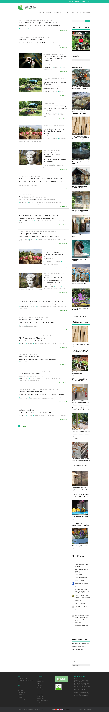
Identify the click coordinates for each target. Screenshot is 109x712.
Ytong (58, 45)
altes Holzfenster (40, 397)
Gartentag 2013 (60, 114)
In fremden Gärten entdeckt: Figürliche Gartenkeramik (54, 130)
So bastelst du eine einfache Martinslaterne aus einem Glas (82, 597)
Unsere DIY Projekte (79, 316)
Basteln (20, 20)
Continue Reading (63, 30)
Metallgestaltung (61, 239)
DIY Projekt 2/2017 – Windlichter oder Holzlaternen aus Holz (82, 585)
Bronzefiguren (52, 165)
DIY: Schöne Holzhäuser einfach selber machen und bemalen (80, 495)
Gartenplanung (60, 140)
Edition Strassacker (59, 165)
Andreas (77, 583)
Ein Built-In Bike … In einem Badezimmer (33, 373)
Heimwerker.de (40, 689)
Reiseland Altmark (40, 698)
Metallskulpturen (22, 240)
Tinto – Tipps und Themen (42, 700)
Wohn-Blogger (40, 702)
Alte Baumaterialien (41, 306)
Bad (38, 378)
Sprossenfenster (41, 398)
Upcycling (57, 220)
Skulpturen (38, 141)
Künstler (21, 380)
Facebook (71, 1)
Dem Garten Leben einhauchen (55, 277)
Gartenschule (39, 687)
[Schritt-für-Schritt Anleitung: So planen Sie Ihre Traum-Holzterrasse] (80, 421)
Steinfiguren (41, 289)
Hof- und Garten (40, 167)
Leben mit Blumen (41, 694)
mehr (73, 346)
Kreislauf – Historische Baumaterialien (45, 692)
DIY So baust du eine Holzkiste (79, 437)
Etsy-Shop (72, 12)
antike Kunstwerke (40, 184)
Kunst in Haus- (27, 141)
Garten (51, 125)
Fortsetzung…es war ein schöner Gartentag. (55, 83)
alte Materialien (62, 138)
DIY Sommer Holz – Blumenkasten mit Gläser (81, 524)
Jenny (76, 606)
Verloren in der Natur (27, 410)
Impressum (20, 697)
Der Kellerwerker (40, 681)
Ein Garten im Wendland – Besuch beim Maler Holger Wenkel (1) (42, 301)
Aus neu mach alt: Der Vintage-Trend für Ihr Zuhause (38, 22)
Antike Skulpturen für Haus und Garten (33, 197)
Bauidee (46, 397)
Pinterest (83, 1)
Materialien (33, 141)
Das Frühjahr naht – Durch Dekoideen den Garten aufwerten (53, 155)
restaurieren (46, 69)
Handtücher (48, 378)
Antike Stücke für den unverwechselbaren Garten (53, 253)
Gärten (60, 91)
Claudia (76, 595)
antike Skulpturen (40, 202)
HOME (39, 12)
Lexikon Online (40, 696)
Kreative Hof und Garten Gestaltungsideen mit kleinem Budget (80, 350)
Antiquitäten (46, 325)
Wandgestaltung (30, 185)
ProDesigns (88, 709)
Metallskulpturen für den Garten (30, 234)
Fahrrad (44, 378)
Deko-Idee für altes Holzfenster (30, 392)
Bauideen (48, 12)
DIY (43, 12)
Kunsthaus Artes (32, 204)
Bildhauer (43, 45)
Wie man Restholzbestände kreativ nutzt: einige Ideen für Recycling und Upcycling (81, 321)
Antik (42, 220)
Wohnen (66, 12)
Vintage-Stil (61, 220)
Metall (53, 343)
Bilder (50, 397)
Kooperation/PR (86, 12)
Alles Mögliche (22, 37)
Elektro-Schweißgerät (47, 239)
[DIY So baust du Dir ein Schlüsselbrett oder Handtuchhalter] (80, 392)
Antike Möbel (46, 220)
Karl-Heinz (32, 28)
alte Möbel (38, 220)
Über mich (78, 12)
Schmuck (51, 69)
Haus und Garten (57, 12)
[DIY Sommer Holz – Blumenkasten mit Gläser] (80, 536)
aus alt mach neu (40, 28)
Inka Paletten (29, 289)
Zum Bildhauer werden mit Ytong (31, 39)
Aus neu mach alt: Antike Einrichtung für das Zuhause (38, 215)
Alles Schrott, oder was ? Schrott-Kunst (33, 338)
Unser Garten (51, 79)
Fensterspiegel (58, 397)
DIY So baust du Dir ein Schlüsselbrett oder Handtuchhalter (80, 379)
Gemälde (34, 167)
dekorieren (48, 45)
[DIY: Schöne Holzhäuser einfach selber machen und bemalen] (80, 507)
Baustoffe (39, 45)
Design (30, 37)
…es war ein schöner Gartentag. (55, 106)
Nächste (24, 426)
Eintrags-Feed (20, 690)
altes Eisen (40, 239)
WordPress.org (21, 694)
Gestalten (55, 45)
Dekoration (46, 184)
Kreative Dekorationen (27, 20)
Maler (25, 308)
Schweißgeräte (30, 240)
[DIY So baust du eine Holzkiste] (80, 450)
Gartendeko (46, 92)
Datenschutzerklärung (22, 699)
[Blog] (66, 709)
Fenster (53, 397)
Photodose (24, 185)
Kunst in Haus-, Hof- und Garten (39, 20)
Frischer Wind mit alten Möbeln (30, 319)
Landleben (46, 79)
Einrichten (51, 325)
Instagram (77, 1)
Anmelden (20, 688)
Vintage (59, 28)
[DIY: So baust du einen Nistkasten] (80, 478)
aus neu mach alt (48, 28)
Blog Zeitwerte (40, 679)
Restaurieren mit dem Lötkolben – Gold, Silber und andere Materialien (55, 58)
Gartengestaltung (52, 92)
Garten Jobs (39, 685)
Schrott (20, 345)
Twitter (88, 1)
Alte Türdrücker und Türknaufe (30, 356)
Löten (64, 67)
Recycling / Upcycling (40, 213)
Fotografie (42, 415)
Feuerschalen (55, 239)
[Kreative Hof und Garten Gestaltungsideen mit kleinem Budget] (80, 363)
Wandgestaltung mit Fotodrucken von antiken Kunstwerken (40, 178)
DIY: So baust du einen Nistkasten (80, 466)
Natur (20, 417)
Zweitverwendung (36, 380)
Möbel (48, 20)
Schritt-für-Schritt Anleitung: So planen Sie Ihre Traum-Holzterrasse (80, 408)
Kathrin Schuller (55, 415)
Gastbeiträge (25, 317)
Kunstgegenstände (26, 326)
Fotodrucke (51, 184)
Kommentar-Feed (21, 692)
